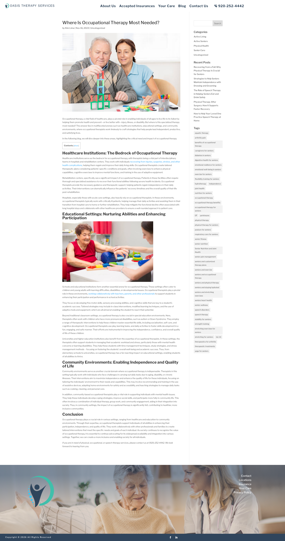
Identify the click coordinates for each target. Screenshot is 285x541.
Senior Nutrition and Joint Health (205, 250)
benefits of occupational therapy (205, 144)
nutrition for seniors (203, 193)
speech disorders (202, 310)
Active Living (200, 36)
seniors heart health (203, 300)
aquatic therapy (201, 133)
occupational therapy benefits (207, 202)
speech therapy (201, 314)
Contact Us (198, 6)
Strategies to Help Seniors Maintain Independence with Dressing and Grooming (207, 82)
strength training (202, 324)
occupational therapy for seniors (205, 209)
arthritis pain (200, 138)
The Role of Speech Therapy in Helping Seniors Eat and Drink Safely (207, 94)
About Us (108, 6)
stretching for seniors (204, 337)
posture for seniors (203, 230)
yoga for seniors (201, 351)
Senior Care (199, 50)
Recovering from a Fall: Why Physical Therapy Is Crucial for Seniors (207, 70)
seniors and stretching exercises (204, 294)
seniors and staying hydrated (207, 287)
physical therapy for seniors (206, 225)
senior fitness (200, 239)
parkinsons (204, 215)
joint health (199, 188)
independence (215, 184)
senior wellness (201, 305)
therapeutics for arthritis (205, 342)
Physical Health (201, 46)
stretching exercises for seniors (205, 330)
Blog (182, 6)
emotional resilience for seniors (208, 165)
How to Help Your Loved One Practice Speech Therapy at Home (207, 117)
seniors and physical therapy (207, 283)
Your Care (166, 6)
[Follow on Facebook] (170, 537)
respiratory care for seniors (206, 234)
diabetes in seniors (203, 155)
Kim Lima (69, 28)
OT (196, 215)
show (76, 145)
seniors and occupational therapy (205, 276)
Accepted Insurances (137, 6)
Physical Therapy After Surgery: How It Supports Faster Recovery (206, 105)
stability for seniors (203, 319)
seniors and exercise (203, 270)
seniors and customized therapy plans (205, 263)
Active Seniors (201, 41)
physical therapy (202, 220)
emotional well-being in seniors (208, 169)
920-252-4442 (231, 6)
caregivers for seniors (204, 151)
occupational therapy (204, 198)
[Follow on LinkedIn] (176, 537)
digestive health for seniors (206, 160)
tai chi (218, 337)
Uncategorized (98, 28)
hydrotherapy (200, 184)
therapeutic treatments (205, 346)
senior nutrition (201, 244)
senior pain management (205, 257)
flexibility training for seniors (207, 179)
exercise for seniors (203, 174)
